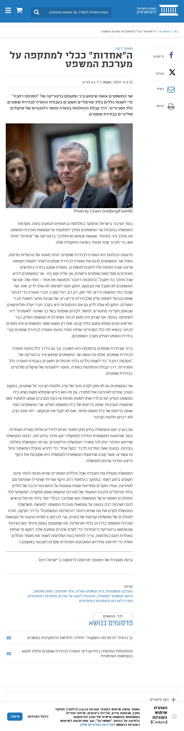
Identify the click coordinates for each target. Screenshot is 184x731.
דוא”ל (160, 89)
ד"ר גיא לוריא (91, 82)
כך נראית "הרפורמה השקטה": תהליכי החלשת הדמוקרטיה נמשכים (80, 638)
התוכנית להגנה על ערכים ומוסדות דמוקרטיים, (61, 596)
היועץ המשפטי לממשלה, (114, 596)
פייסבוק (158, 57)
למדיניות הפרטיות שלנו (97, 725)
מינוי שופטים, (63, 591)
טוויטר (159, 74)
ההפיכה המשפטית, (119, 591)
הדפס (160, 106)
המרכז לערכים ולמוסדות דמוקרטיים (106, 601)
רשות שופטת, (42, 591)
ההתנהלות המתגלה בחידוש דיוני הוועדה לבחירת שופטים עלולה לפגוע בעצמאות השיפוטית (77, 653)
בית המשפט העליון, (89, 591)
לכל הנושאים (113, 616)
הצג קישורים (159, 699)
